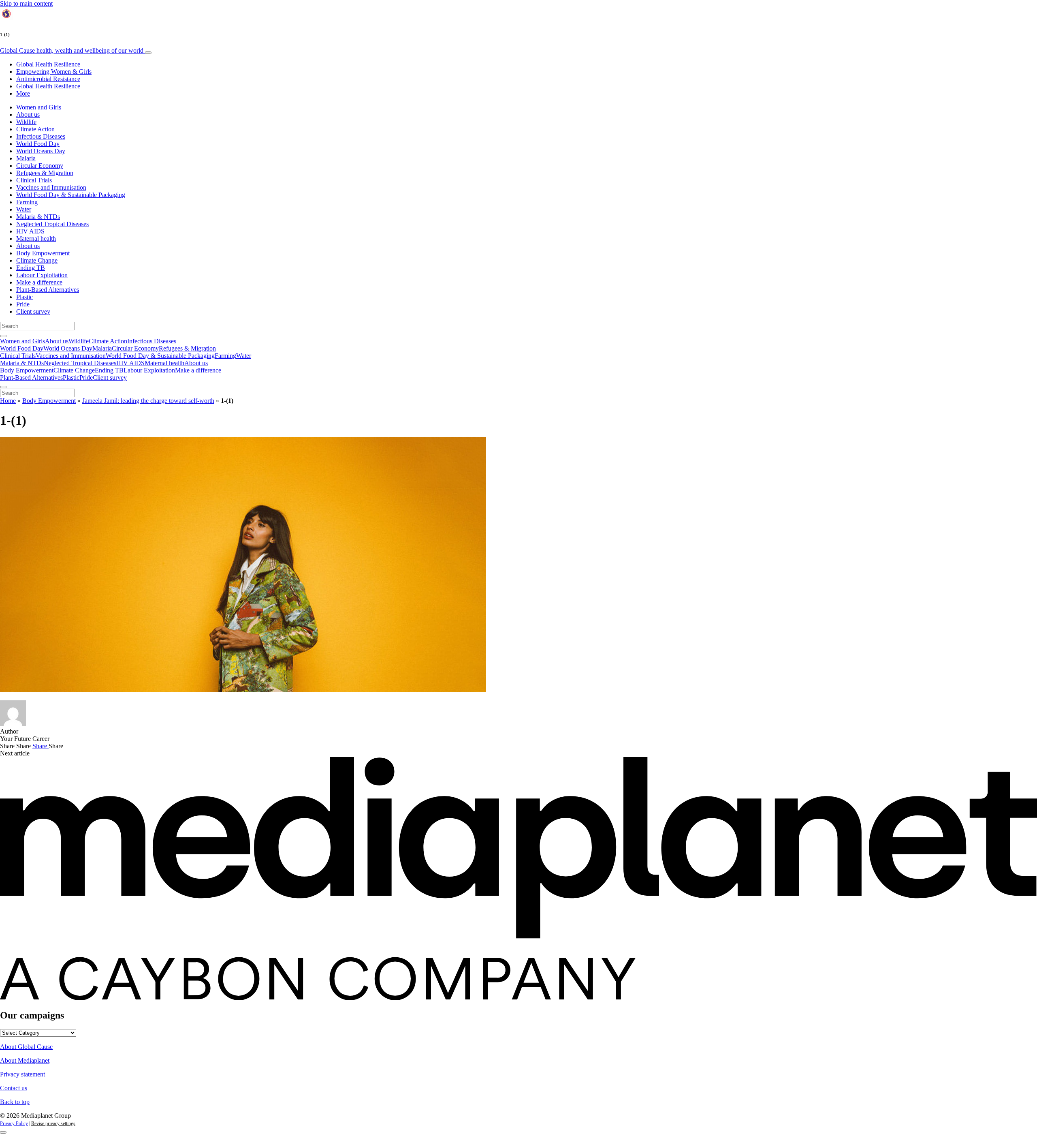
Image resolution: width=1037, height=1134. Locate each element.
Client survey (33, 311)
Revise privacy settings (53, 1123)
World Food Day (38, 143)
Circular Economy (39, 165)
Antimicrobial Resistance (48, 78)
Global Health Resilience (48, 64)
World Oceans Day (40, 151)
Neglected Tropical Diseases (52, 223)
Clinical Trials (34, 180)
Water (23, 209)
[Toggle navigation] (148, 52)
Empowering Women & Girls (54, 71)
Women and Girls (38, 107)
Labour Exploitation (42, 275)
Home (8, 400)
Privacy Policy (14, 1123)
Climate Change (37, 260)
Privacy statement (22, 1074)
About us (28, 114)
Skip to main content (26, 3)
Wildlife (26, 121)
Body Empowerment (43, 253)
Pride (23, 304)
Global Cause (71, 50)
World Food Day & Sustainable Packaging (70, 194)
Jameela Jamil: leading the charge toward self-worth (148, 400)
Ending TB (30, 267)
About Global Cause (26, 1046)
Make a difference (39, 282)
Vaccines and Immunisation (51, 187)
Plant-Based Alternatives (47, 289)
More (23, 93)
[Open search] (3, 336)
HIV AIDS (30, 231)
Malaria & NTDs (38, 216)
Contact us (13, 1088)
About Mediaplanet (24, 1060)
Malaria (26, 158)
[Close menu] (3, 387)
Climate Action (35, 129)
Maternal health (36, 238)
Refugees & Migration (44, 172)
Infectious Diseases (40, 136)
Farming (27, 202)
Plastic (24, 296)
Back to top (15, 1101)
